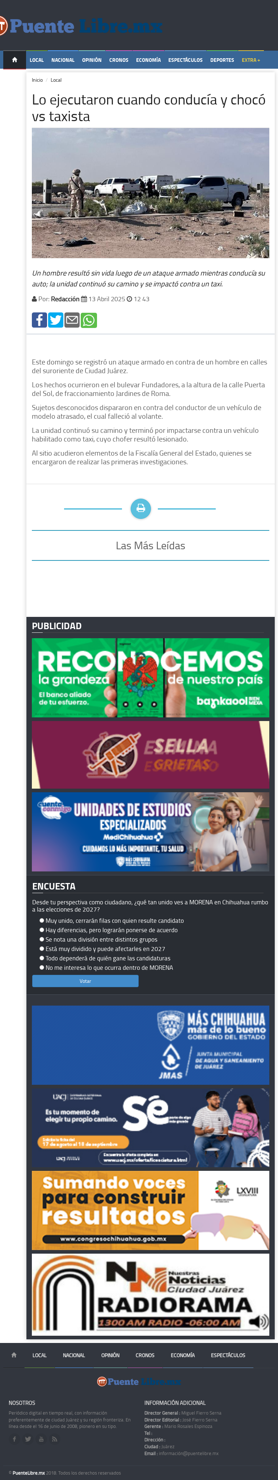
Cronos (119, 60)
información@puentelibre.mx (181, 1453)
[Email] (72, 319)
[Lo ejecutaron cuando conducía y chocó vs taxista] (39, 319)
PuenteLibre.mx (29, 1473)
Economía (148, 60)
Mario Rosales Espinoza (178, 1426)
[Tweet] (55, 319)
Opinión (92, 60)
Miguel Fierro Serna (183, 1412)
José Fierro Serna (181, 1419)
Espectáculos (185, 60)
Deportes (222, 60)
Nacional (63, 60)
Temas (14, 78)
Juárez (159, 1446)
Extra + (251, 60)
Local (37, 60)
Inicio (37, 79)
